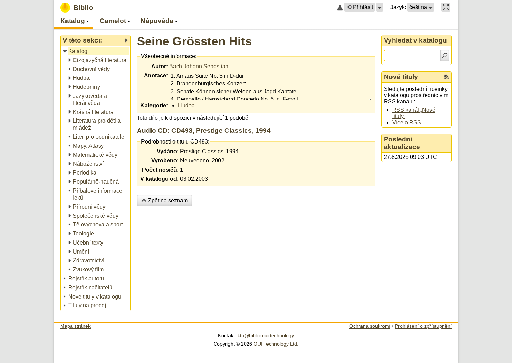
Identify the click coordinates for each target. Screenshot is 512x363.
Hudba (186, 105)
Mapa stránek (75, 326)
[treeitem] (96, 51)
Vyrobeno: (165, 160)
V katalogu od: (159, 179)
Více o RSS (406, 122)
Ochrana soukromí (369, 326)
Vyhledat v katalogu (415, 40)
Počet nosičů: (160, 170)
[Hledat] (444, 55)
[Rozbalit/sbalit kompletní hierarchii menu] (126, 40)
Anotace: (156, 75)
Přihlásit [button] (363, 7)
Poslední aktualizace (402, 143)
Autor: (159, 66)
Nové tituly (401, 76)
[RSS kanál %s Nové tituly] (446, 77)
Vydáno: (168, 151)
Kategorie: (154, 105)
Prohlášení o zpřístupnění (423, 326)
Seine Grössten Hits (194, 41)
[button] (379, 7)
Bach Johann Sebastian (198, 66)
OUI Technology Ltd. (276, 344)
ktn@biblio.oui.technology (266, 335)
